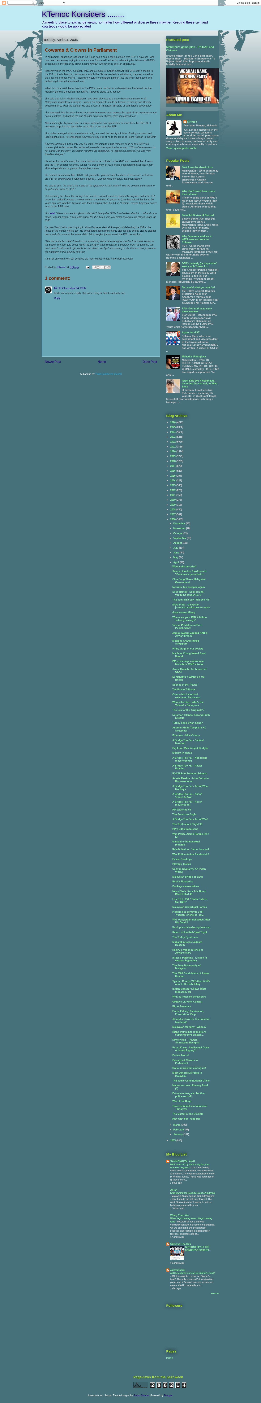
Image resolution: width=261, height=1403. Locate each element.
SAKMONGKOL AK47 (182, 1161)
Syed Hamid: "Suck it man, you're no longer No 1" (188, 593)
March (177, 1124)
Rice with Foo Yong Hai (186, 1118)
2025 (173, 427)
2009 (173, 504)
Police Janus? (180, 1055)
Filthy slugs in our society (187, 648)
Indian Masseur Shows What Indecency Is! (189, 990)
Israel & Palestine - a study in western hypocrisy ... (189, 959)
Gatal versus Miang (183, 612)
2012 (173, 490)
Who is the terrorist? (184, 566)
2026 (173, 422)
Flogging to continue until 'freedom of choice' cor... (188, 913)
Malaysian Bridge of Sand (187, 876)
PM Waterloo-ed (181, 809)
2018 (173, 461)
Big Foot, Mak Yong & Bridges (190, 748)
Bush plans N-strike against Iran (191, 927)
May (176, 557)
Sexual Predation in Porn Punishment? (187, 627)
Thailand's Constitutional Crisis (191, 1080)
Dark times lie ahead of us (197, 167)
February (179, 1129)
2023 (173, 436)
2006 (173, 519)
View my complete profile (181, 148)
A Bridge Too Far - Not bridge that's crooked (189, 759)
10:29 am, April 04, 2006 (72, 288)
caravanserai (177, 1270)
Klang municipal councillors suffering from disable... (189, 1033)
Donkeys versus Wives (185, 886)
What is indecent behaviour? (189, 996)
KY (56, 288)
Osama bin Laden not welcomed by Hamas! (186, 696)
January (178, 1134)
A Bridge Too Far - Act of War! (190, 819)
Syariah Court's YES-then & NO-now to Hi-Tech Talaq (191, 983)
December (179, 523)
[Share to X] (101, 267)
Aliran (173, 1189)
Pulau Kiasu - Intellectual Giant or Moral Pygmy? (190, 1049)
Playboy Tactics (181, 864)
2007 (173, 514)
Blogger (168, 1395)
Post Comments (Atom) (109, 374)
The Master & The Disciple (187, 1113)
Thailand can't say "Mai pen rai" (191, 599)
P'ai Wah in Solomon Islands (189, 773)
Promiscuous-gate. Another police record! (188, 1095)
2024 (173, 432)
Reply (57, 298)
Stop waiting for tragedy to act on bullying (192, 1193)
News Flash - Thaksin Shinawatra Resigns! (185, 1041)
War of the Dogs (181, 1101)
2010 (173, 499)
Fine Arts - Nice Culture (186, 735)
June (176, 552)
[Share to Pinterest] (109, 267)
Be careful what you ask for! (198, 287)
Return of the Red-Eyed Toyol (189, 932)
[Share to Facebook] (105, 267)
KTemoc (192, 121)
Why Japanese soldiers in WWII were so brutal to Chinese (197, 239)
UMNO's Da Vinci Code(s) (187, 1001)
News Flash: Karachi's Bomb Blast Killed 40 (189, 893)
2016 (173, 470)
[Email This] (94, 267)
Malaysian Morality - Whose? (189, 1026)
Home (102, 361)
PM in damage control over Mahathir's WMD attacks (188, 663)
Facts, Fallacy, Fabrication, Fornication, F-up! (188, 1013)
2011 (173, 495)
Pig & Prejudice (181, 1006)
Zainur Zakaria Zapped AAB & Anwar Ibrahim (189, 634)
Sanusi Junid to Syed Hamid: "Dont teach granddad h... (189, 573)
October (178, 533)
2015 (173, 475)
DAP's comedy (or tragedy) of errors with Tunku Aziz (199, 265)
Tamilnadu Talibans (183, 689)
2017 (173, 466)
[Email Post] (87, 267)
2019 (173, 456)
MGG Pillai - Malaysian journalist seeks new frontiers (191, 606)
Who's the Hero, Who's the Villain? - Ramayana (187, 704)
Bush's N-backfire (182, 881)
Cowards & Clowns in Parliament (185, 1062)
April (176, 562)
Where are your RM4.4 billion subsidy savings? (189, 619)
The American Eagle (184, 814)
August (177, 542)
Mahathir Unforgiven (194, 356)
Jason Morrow (141, 1395)
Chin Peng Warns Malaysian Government (189, 581)
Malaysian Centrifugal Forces (189, 907)
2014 (173, 480)
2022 (173, 441)
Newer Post (53, 361)
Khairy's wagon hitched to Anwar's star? (187, 951)
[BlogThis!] (98, 267)
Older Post (150, 361)
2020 (173, 451)
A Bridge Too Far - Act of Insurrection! (187, 803)
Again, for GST (190, 332)
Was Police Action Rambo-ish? (190, 854)
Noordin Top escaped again (188, 587)
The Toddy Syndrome (185, 937)
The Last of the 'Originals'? (188, 710)
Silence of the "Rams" (185, 684)
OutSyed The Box (180, 1244)
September (180, 538)
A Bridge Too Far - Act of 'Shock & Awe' (187, 795)
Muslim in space (182, 752)
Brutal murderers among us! (189, 1068)
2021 (173, 446)
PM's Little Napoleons (185, 829)
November (179, 528)
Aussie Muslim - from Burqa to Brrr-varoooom (190, 780)
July (176, 547)
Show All (215, 1293)
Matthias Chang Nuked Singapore (185, 642)
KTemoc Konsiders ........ (83, 14)
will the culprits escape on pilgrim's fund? (192, 1273)
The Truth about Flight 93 (187, 824)
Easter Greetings (182, 859)
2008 (173, 509)
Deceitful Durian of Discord (198, 215)
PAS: (197, 310)
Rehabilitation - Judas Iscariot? (190, 849)
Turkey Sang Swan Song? (187, 722)
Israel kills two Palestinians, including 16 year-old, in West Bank (199, 383)
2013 (173, 485)
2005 (173, 1140)
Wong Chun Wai (179, 1215)
